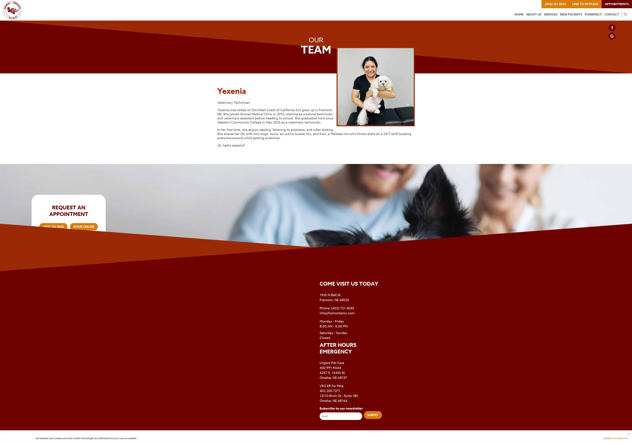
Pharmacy (593, 14)
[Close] (629, 433)
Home (519, 14)
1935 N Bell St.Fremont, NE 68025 (334, 297)
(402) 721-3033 (555, 4)
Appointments (617, 4)
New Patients (571, 14)
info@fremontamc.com (337, 313)
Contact (612, 14)
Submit (372, 415)
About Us (533, 14)
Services (550, 14)
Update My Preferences (615, 438)
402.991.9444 (330, 367)
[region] (316, 437)
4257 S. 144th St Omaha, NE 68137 (333, 375)
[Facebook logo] (612, 27)
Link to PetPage (585, 4)
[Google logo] (612, 36)
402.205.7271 (330, 391)
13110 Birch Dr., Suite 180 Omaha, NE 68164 (339, 398)
